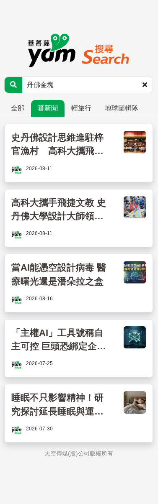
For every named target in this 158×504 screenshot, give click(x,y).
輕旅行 (81, 108)
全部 (17, 108)
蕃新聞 (48, 108)
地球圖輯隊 (121, 108)
